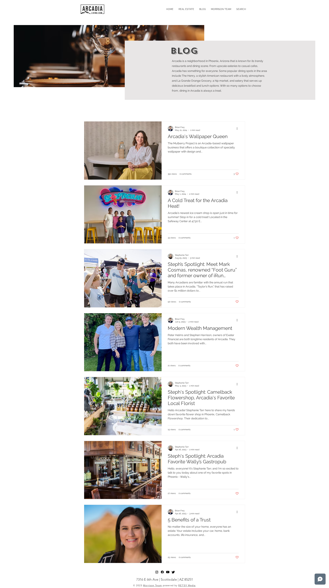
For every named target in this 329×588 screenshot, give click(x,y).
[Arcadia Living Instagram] (157, 572)
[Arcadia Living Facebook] (162, 572)
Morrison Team (152, 585)
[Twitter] (173, 572)
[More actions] (238, 128)
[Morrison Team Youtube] (168, 572)
